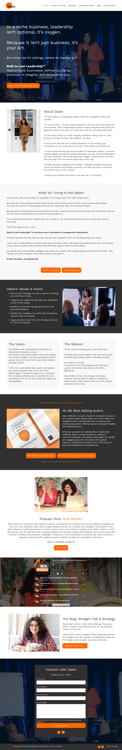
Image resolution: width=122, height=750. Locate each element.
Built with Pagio (112, 746)
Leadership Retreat (86, 5)
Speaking (72, 5)
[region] (61, 589)
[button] (53, 564)
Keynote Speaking (71, 270)
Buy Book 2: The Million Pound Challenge (76, 456)
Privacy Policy (43, 746)
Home (45, 5)
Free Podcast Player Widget (62, 604)
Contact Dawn (109, 5)
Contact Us (61, 548)
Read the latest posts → (75, 646)
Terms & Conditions (56, 746)
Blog (99, 5)
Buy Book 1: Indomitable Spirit (41, 456)
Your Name (41, 679)
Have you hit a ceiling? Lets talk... (23, 86)
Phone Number (42, 695)
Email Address (42, 687)
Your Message (42, 702)
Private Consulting (58, 5)
